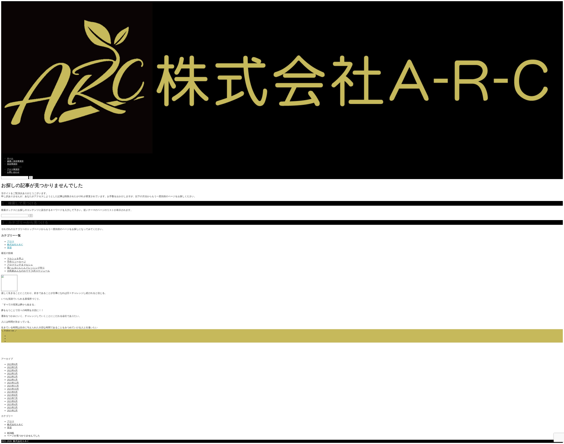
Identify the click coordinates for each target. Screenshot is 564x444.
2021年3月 (12, 407)
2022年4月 (12, 370)
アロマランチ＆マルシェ (20, 264)
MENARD (17, 167)
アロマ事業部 (13, 169)
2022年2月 (12, 376)
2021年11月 (13, 386)
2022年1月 (12, 379)
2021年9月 (12, 392)
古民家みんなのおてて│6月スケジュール (28, 271)
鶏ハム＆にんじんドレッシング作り (26, 268)
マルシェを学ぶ (15, 258)
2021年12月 (13, 383)
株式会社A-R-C (15, 244)
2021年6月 (12, 401)
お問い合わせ (13, 172)
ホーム (10, 158)
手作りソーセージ (16, 261)
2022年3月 (12, 373)
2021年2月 (12, 410)
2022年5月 (12, 367)
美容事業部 (12, 164)
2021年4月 (12, 404)
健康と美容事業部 (15, 161)
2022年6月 (12, 364)
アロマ (10, 241)
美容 (9, 247)
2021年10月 (13, 389)
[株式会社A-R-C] (282, 152)
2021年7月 (12, 398)
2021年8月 (12, 395)
